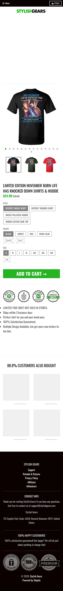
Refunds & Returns (31, 474)
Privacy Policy (31, 478)
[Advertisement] (31, 48)
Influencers (31, 486)
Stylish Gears (36, 576)
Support (31, 470)
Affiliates (32, 482)
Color (6, 228)
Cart (56, 3)
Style (5, 203)
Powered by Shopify (31, 580)
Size (5, 247)
